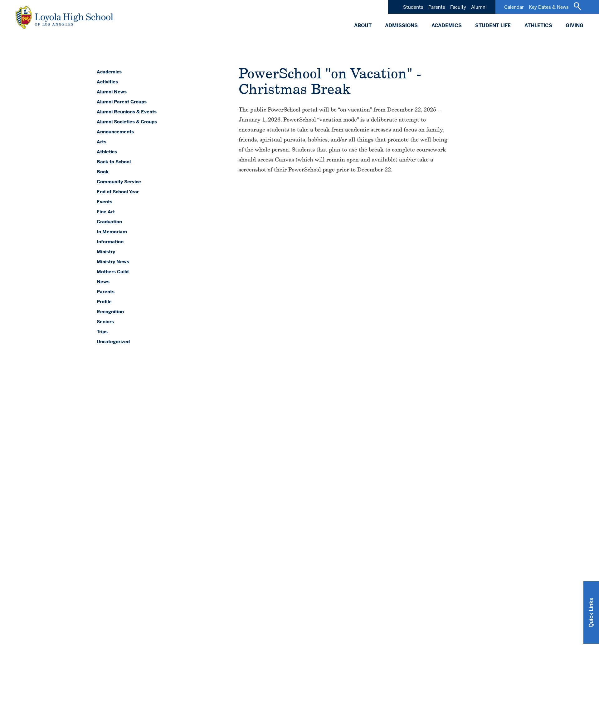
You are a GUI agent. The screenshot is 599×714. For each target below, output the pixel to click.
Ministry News (113, 262)
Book (103, 172)
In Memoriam (112, 232)
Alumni (479, 7)
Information (110, 242)
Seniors (105, 322)
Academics (446, 25)
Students (413, 7)
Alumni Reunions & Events (127, 112)
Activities (107, 82)
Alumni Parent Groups (122, 102)
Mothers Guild (113, 272)
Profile (104, 302)
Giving (574, 25)
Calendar (514, 7)
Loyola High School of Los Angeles (64, 17)
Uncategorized (113, 342)
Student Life (493, 25)
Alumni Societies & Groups (127, 122)
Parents (436, 7)
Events (104, 202)
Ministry (106, 252)
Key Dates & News (549, 7)
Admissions (401, 25)
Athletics (538, 25)
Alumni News (112, 92)
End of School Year (118, 192)
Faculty (458, 7)
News (103, 282)
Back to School (114, 162)
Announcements (115, 132)
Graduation (109, 222)
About (363, 25)
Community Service (119, 182)
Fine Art (106, 212)
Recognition (110, 312)
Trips (102, 332)
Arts (101, 142)
